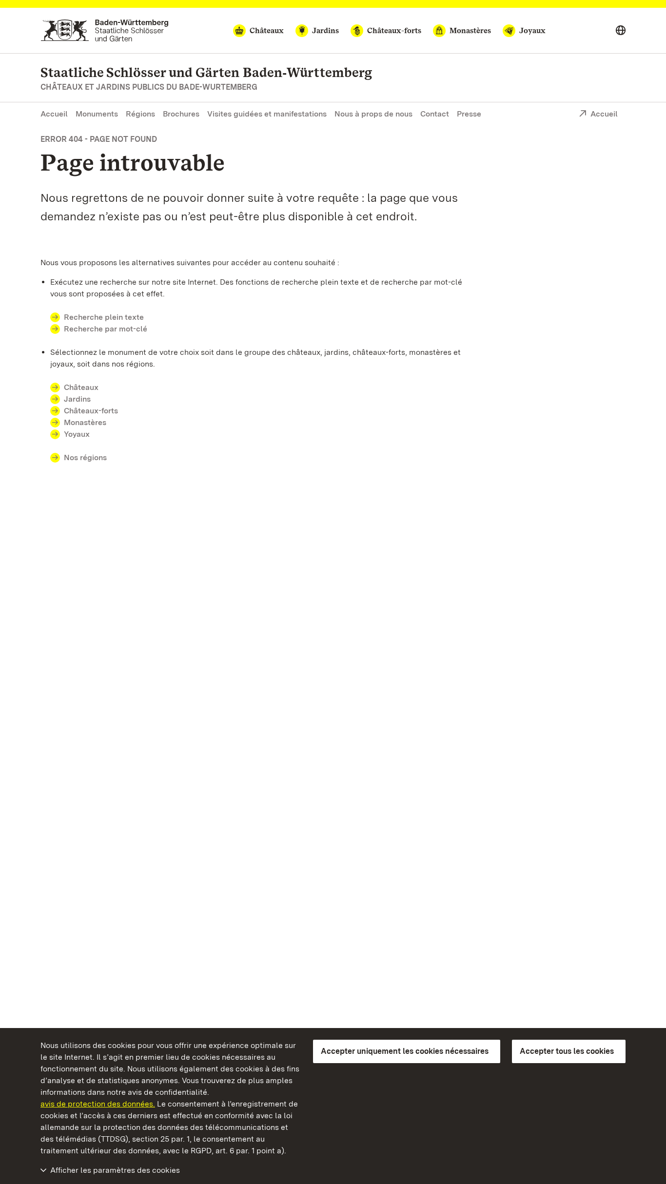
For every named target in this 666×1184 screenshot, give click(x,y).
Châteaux (81, 387)
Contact (434, 113)
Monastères (85, 422)
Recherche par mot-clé (105, 328)
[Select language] (620, 30)
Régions (140, 113)
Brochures (181, 113)
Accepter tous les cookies (567, 1051)
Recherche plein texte (104, 317)
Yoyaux (77, 434)
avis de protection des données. (97, 1103)
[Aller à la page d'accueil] (104, 30)
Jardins (77, 399)
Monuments (97, 113)
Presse (469, 113)
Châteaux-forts (91, 410)
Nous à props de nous (373, 113)
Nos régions (85, 457)
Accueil (54, 113)
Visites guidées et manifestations (267, 113)
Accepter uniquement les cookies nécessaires (405, 1051)
